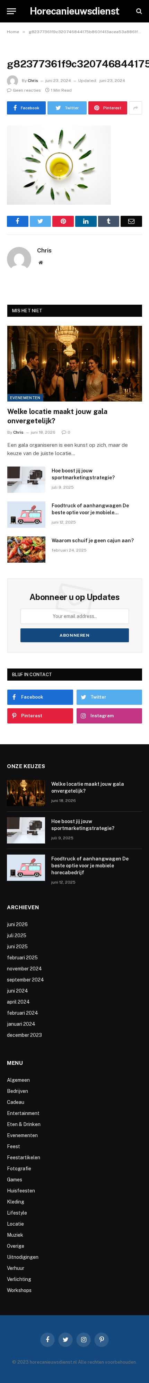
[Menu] (11, 11)
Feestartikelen (23, 1157)
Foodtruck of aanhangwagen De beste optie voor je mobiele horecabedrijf (90, 512)
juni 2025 (17, 946)
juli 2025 (16, 935)
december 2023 (24, 1035)
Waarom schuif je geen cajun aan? (93, 540)
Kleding (15, 1202)
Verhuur (15, 1268)
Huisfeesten (21, 1190)
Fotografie (19, 1168)
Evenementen (25, 398)
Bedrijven (17, 1091)
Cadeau (15, 1102)
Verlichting (19, 1279)
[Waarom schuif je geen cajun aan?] (26, 549)
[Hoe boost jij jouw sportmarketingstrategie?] (26, 480)
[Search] (138, 11)
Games (14, 1179)
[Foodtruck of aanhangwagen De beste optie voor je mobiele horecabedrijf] (26, 514)
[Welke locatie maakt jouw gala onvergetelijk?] (74, 364)
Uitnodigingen (22, 1257)
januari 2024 (21, 1024)
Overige (15, 1246)
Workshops (19, 1290)
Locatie (15, 1224)
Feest (13, 1146)
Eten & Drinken (24, 1124)
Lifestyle (17, 1213)
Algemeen (18, 1080)
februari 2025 (22, 957)
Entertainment (23, 1113)
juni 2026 (17, 924)
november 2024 (24, 968)
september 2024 (25, 980)
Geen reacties (27, 90)
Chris (33, 80)
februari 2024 (22, 1013)
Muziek (15, 1235)
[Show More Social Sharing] (135, 107)
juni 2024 (17, 991)
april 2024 (18, 1002)
